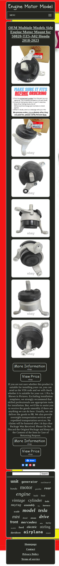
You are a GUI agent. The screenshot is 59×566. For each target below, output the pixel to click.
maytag (16, 505)
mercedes (29, 522)
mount (48, 533)
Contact (30, 549)
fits (39, 506)
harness (46, 505)
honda (13, 488)
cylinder (35, 500)
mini (16, 517)
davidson (16, 532)
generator (29, 482)
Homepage (31, 544)
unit (14, 481)
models (13, 528)
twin (47, 501)
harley (48, 523)
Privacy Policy (30, 554)
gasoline (38, 489)
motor (26, 487)
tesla (42, 510)
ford (21, 527)
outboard (46, 482)
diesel (25, 518)
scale (17, 511)
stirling (45, 527)
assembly (29, 505)
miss (41, 523)
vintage (18, 500)
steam (33, 518)
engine (23, 494)
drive (44, 516)
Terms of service (30, 559)
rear (47, 488)
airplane (33, 532)
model (29, 510)
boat (43, 495)
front (14, 522)
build (36, 496)
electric (32, 527)
